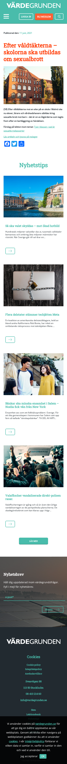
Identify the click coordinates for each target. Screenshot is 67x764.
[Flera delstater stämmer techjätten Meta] (33, 286)
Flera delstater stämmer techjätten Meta (32, 314)
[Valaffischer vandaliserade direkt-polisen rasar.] (33, 466)
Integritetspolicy (33, 669)
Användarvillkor (33, 673)
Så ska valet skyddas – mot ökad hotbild (32, 226)
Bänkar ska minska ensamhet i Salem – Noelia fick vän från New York (32, 405)
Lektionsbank (33, 714)
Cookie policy (34, 664)
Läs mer (33, 541)
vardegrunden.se (45, 723)
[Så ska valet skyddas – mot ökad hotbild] (33, 197)
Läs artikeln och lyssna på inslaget (20, 136)
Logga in (26, 16)
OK (43, 756)
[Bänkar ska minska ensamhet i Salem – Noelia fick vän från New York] (33, 374)
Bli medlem (44, 16)
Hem (33, 709)
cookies (13, 741)
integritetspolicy (34, 741)
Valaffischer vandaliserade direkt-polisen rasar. (33, 497)
